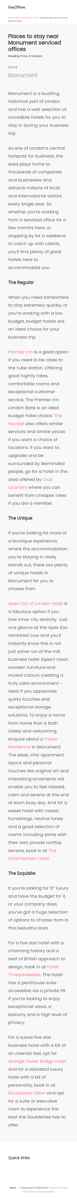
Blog (18, 17)
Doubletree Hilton (27, 1093)
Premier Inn (20, 352)
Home (11, 17)
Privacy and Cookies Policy (34, 1187)
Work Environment (29, 17)
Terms (12, 1187)
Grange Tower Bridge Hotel (37, 1061)
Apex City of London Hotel (35, 603)
